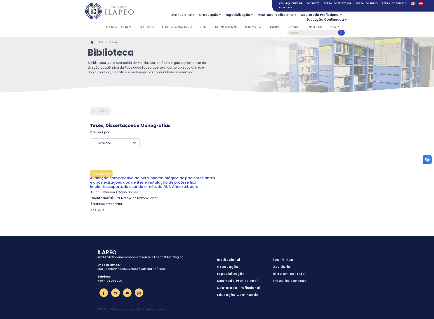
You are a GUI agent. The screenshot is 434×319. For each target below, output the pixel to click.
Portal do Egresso (394, 3)
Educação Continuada (325, 19)
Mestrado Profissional (275, 14)
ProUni (274, 27)
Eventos (293, 27)
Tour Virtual (253, 27)
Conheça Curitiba (290, 3)
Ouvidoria (285, 7)
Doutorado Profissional (320, 14)
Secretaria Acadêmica (177, 27)
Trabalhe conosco (289, 280)
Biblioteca (147, 27)
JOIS (203, 27)
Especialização (238, 14)
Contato (336, 27)
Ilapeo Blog (314, 27)
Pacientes (313, 3)
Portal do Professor (337, 3)
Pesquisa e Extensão (118, 27)
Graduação (208, 14)
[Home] (109, 11)
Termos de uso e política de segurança (138, 309)
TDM (101, 42)
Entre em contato (288, 273)
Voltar (103, 111)
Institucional (181, 14)
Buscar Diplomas (225, 27)
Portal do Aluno (366, 3)
